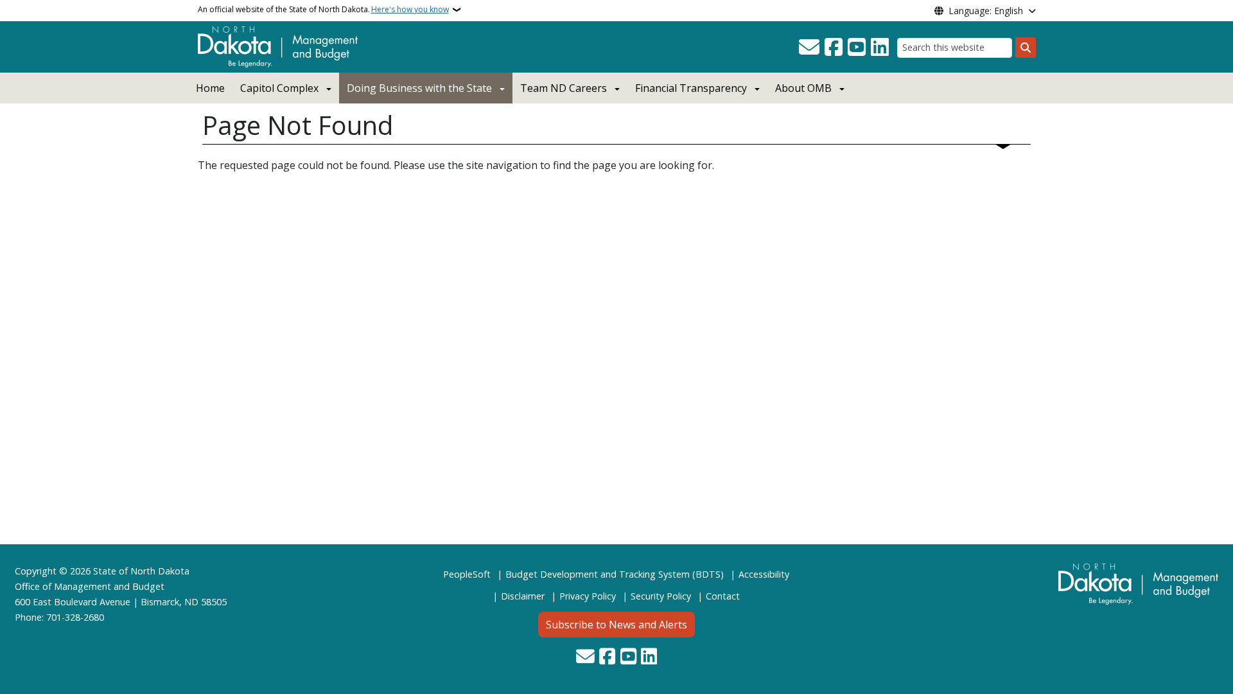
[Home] (278, 46)
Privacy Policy (587, 596)
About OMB (803, 88)
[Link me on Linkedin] (880, 47)
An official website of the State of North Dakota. (323, 9)
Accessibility (764, 574)
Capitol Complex (279, 88)
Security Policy (661, 596)
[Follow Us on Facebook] (834, 47)
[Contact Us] (809, 47)
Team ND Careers (563, 88)
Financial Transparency (691, 88)
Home (210, 88)
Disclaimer (523, 596)
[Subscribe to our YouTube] (857, 47)
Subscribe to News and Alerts (616, 625)
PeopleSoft (467, 574)
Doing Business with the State (419, 88)
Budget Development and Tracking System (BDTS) (614, 574)
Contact (723, 596)
